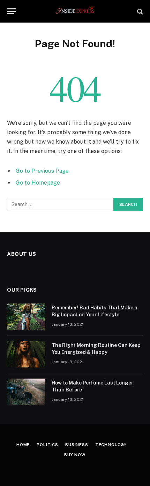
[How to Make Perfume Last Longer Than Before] (26, 392)
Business (76, 444)
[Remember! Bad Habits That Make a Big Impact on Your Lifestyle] (26, 316)
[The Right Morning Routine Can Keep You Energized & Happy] (26, 354)
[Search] (139, 11)
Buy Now (75, 454)
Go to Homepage (38, 182)
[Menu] (11, 11)
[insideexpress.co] (75, 11)
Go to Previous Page (42, 171)
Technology (111, 444)
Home (23, 444)
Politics (47, 444)
